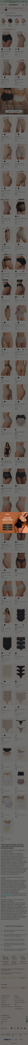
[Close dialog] (26, 513)
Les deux (7, 529)
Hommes (7, 527)
